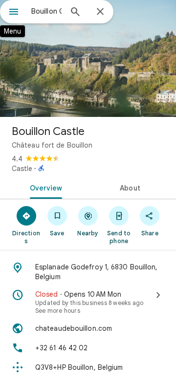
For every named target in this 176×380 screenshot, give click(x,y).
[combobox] (46, 11)
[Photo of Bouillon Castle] (88, 58)
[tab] (44, 187)
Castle (22, 168)
